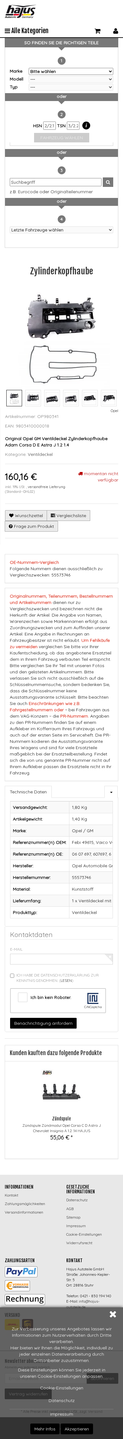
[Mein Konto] (115, 30)
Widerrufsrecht (79, 1242)
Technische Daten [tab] (28, 792)
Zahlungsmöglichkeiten (25, 1203)
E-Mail (16, 949)
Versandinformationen (24, 1212)
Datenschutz (62, 1400)
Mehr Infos (45, 1429)
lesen (66, 980)
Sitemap (73, 1217)
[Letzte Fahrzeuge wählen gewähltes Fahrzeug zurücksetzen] (61, 229)
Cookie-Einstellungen (61, 1388)
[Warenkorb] (97, 30)
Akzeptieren (77, 1429)
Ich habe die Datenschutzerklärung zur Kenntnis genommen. (57, 978)
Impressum (61, 1414)
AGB (69, 1208)
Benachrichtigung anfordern (43, 1023)
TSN (62, 125)
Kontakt (11, 1195)
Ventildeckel (40, 454)
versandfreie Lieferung (46, 487)
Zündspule (61, 1118)
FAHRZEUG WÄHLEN (61, 137)
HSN (38, 125)
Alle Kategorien (29, 31)
